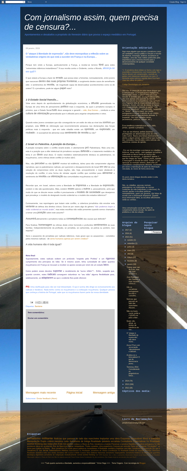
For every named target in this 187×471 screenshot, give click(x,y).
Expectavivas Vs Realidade (79, 450)
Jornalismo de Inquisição (142, 448)
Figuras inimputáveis (76, 446)
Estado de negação (136, 450)
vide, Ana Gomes (90, 110)
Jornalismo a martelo (102, 444)
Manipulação (33, 441)
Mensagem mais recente (41, 392)
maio (129, 250)
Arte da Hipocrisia (60, 446)
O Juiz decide (42, 450)
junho (129, 247)
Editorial (94, 453)
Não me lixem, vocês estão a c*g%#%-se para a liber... (133, 314)
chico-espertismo (106, 446)
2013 (127, 384)
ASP (97, 455)
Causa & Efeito (74, 453)
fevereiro (131, 261)
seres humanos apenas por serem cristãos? (69, 239)
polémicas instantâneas (87, 448)
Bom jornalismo (58, 448)
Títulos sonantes (91, 446)
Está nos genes (65, 444)
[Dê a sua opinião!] (39, 302)
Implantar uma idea (123, 448)
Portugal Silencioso (152, 450)
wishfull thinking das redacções (42, 444)
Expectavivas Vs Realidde (151, 455)
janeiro (130, 264)
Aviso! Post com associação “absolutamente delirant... (133, 348)
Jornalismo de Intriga (79, 441)
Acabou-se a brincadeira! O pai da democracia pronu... (133, 359)
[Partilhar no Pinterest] (47, 302)
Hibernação (30, 457)
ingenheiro (40, 455)
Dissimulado (129, 455)
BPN (100, 455)
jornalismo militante (40, 438)
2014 (127, 381)
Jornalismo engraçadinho (115, 453)
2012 (127, 388)
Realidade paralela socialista (105, 441)
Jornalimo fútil (62, 453)
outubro (130, 240)
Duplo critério (47, 441)
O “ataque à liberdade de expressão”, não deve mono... (132, 337)
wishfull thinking (89, 455)
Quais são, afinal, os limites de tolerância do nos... (133, 325)
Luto (52, 457)
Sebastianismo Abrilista (58, 450)
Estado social (138, 455)
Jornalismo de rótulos (99, 450)
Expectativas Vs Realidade (146, 441)
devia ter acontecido (119, 457)
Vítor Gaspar (109, 457)
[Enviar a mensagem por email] (36, 302)
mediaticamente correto (73, 455)
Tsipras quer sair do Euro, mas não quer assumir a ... (133, 270)
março (130, 257)
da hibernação (147, 453)
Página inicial (74, 392)
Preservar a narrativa (119, 444)
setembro (131, 243)
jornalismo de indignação (54, 455)
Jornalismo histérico (133, 453)
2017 (127, 230)
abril (129, 254)
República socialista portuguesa (141, 444)
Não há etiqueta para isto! (62, 457)
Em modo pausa (71, 448)
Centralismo (126, 441)
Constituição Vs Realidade (118, 450)
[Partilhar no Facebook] (44, 302)
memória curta (61, 441)
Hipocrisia (101, 453)
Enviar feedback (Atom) (47, 398)
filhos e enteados (151, 438)
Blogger (142, 463)
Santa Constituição (86, 457)
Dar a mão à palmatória (117, 455)
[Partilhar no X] (42, 302)
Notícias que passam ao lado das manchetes (76, 438)
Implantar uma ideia (110, 438)
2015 (127, 237)
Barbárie (38, 306)
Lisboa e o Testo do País (43, 457)
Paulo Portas (75, 457)
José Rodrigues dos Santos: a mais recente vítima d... (133, 280)
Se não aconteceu (98, 457)
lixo (128, 457)
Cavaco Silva (85, 453)
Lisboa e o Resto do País (84, 444)
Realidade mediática (35, 453)
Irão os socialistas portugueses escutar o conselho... (132, 291)
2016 (127, 233)
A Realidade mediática (107, 448)
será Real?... (134, 457)
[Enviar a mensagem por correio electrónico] (32, 302)
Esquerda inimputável (131, 438)
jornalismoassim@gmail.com (133, 423)
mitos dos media (49, 453)
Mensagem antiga (104, 392)
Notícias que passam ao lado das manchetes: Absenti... (132, 303)
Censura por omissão (121, 446)
